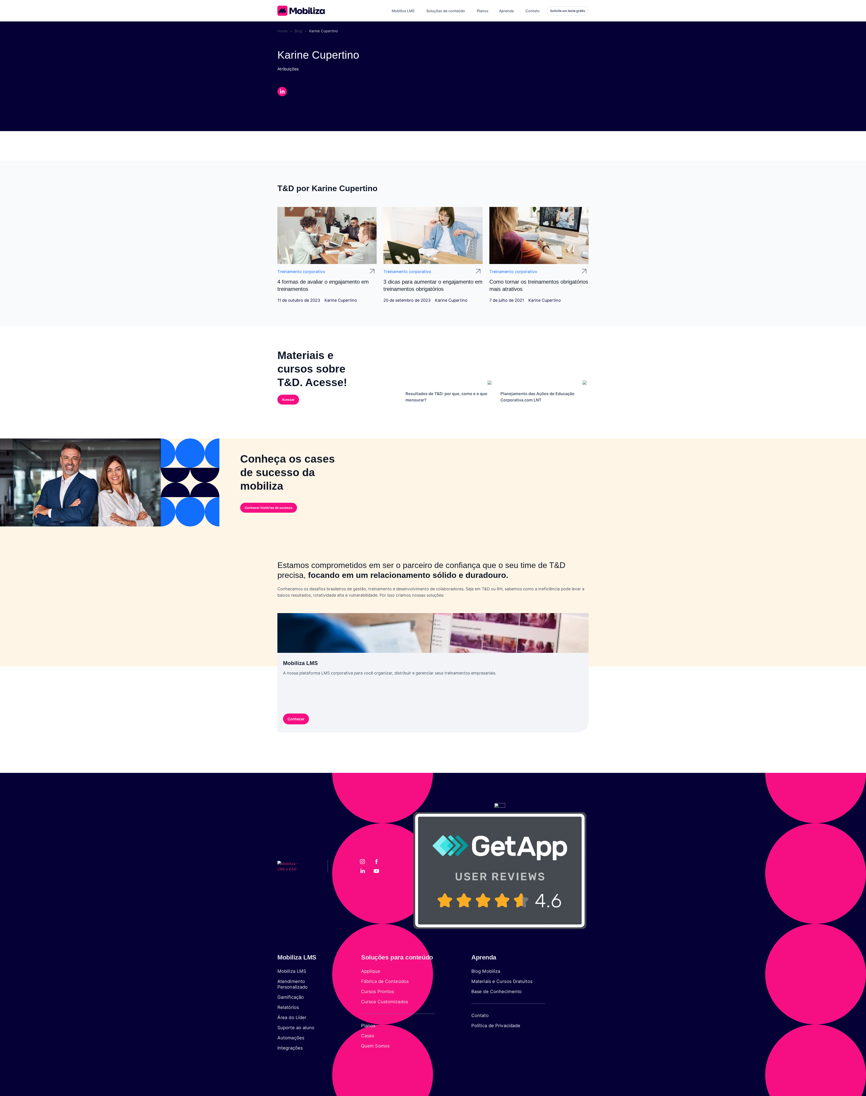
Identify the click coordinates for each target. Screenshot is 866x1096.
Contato (480, 1015)
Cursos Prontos (377, 991)
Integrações (290, 1048)
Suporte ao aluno (296, 1027)
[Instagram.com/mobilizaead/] (362, 861)
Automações (290, 1037)
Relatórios (288, 1007)
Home (282, 31)
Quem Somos (375, 1046)
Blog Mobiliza (485, 971)
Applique (370, 971)
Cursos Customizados (384, 1001)
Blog (298, 31)
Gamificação (290, 997)
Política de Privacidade (495, 1025)
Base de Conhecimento (496, 991)
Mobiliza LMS (291, 971)
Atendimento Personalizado (292, 984)
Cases (367, 1035)
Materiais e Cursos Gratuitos (501, 981)
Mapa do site (482, 1031)
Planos (368, 1025)
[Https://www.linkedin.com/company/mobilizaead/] (362, 871)
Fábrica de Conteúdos (385, 981)
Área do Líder (291, 1017)
